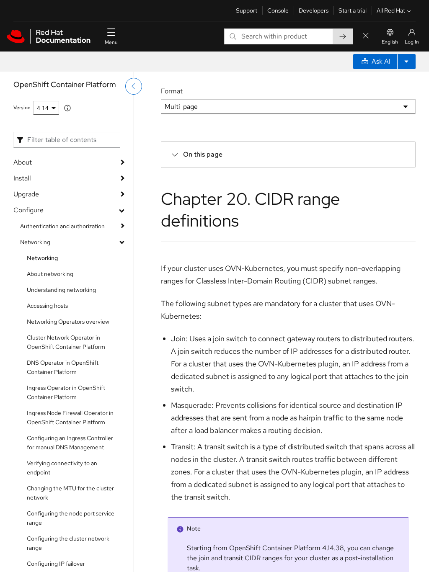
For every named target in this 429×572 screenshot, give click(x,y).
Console (278, 10)
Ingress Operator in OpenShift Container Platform (66, 392)
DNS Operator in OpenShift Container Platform (62, 367)
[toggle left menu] (133, 86)
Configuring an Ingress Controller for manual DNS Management (70, 442)
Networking (35, 242)
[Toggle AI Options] (406, 61)
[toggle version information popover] (67, 108)
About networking (50, 274)
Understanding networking (61, 290)
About (22, 162)
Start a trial (353, 10)
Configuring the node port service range (70, 518)
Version (22, 107)
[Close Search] (366, 36)
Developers (313, 10)
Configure (28, 210)
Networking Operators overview (68, 321)
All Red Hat (391, 10)
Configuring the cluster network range (68, 543)
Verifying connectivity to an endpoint (62, 467)
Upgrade (26, 194)
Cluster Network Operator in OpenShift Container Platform (66, 342)
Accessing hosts (47, 305)
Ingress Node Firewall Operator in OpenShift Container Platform (70, 417)
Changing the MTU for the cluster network (70, 492)
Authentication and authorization (62, 226)
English (390, 42)
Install (22, 178)
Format (172, 91)
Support (246, 10)
